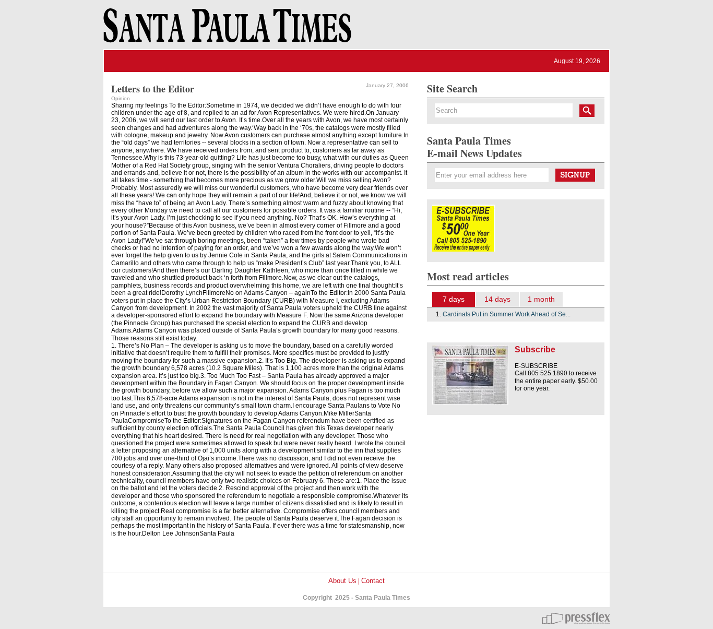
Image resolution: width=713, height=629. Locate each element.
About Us (342, 581)
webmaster (576, 618)
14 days (497, 299)
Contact (373, 581)
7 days (454, 299)
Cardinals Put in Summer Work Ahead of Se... (507, 314)
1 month (541, 299)
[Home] (225, 30)
